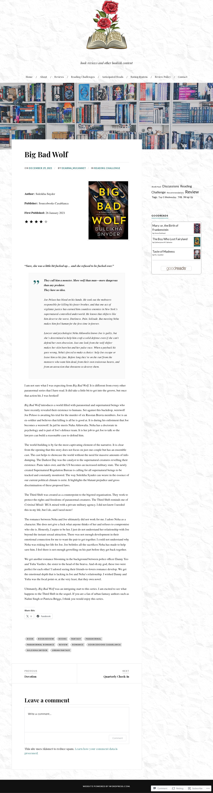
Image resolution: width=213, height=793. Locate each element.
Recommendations (175, 192)
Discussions (170, 186)
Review (63, 645)
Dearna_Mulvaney (74, 168)
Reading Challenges (83, 76)
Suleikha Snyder (37, 650)
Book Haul (156, 186)
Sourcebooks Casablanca (104, 645)
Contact (182, 76)
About (43, 76)
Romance (78, 645)
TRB (180, 197)
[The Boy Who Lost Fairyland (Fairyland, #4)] (197, 245)
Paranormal (93, 639)
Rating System (139, 76)
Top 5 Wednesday (167, 197)
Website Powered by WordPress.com (106, 786)
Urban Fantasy (61, 650)
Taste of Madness (163, 251)
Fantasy (76, 639)
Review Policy (163, 76)
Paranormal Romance (40, 645)
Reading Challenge (107, 168)
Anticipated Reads (112, 76)
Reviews (59, 76)
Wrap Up (188, 197)
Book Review (46, 639)
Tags (154, 197)
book (30, 639)
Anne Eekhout (160, 233)
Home (29, 76)
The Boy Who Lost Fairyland (170, 239)
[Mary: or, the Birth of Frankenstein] (197, 232)
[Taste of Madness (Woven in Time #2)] (197, 258)
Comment (117, 738)
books (63, 639)
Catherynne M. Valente (163, 242)
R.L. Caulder (159, 255)
